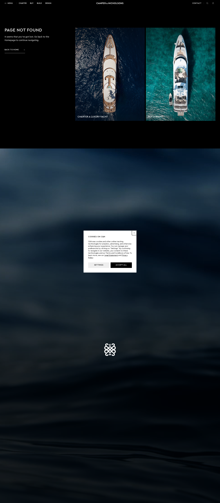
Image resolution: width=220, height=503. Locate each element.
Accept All (121, 265)
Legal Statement (111, 255)
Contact (196, 3)
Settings (98, 265)
